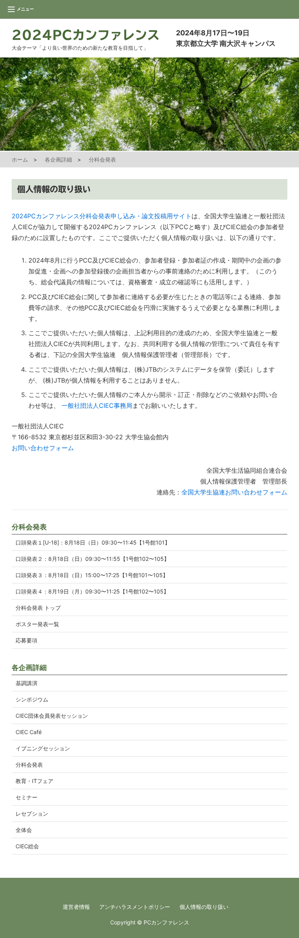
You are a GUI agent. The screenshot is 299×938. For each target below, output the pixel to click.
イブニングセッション (43, 748)
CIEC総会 (27, 846)
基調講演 (26, 683)
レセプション (32, 813)
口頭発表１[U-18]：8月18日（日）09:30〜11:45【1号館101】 (93, 542)
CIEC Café (29, 732)
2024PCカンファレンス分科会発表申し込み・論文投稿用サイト (102, 216)
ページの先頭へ (282, 921)
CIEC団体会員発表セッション (52, 715)
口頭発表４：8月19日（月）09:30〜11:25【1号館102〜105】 (92, 591)
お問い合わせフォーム (43, 448)
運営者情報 (76, 906)
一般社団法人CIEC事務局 (97, 405)
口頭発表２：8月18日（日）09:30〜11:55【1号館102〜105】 (92, 558)
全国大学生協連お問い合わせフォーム (234, 492)
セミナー (26, 797)
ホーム (20, 159)
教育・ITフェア (34, 781)
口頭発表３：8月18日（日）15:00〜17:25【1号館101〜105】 (92, 575)
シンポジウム (32, 699)
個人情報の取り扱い (204, 906)
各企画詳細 (58, 159)
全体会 (24, 830)
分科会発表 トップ (38, 607)
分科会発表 (102, 159)
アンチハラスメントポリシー (134, 906)
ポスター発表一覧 (37, 624)
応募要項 (26, 640)
